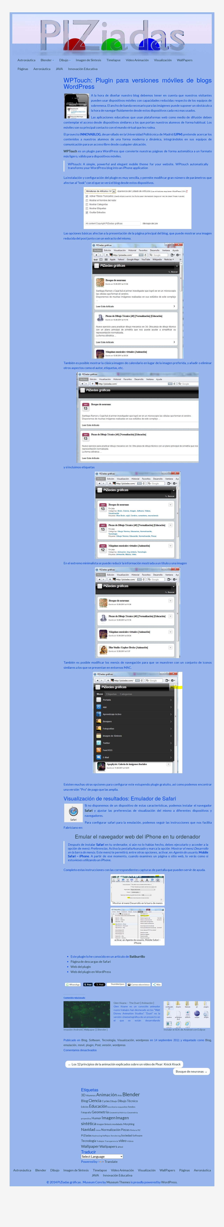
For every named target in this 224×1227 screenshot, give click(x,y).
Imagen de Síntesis (88, 60)
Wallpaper (90, 1146)
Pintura (133, 1130)
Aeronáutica (41, 69)
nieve (98, 1130)
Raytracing (97, 1136)
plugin (90, 1045)
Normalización (110, 1130)
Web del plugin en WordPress (91, 972)
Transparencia (111, 1141)
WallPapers (184, 60)
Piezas (125, 1130)
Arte (119, 1095)
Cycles (106, 1101)
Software (94, 1040)
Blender (46, 60)
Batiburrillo (137, 956)
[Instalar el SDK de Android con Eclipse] (187, 1014)
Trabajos (100, 1141)
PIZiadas (86, 1135)
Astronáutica (26, 60)
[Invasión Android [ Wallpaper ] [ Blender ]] (87, 1014)
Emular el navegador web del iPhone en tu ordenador (137, 836)
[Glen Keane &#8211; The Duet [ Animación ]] (139, 1011)
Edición (85, 1106)
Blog (84, 1040)
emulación (70, 1045)
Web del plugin (81, 967)
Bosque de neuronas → (191, 1071)
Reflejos (106, 1135)
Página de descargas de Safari (91, 961)
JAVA (59, 69)
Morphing (128, 1124)
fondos (131, 1106)
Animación (106, 1094)
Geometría (100, 1112)
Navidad (88, 1129)
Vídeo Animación (137, 60)
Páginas (23, 69)
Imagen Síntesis (104, 1124)
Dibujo (64, 60)
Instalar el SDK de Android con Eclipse (184, 1029)
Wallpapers (108, 1146)
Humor (96, 1118)
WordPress (169, 1182)
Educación (98, 1106)
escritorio (112, 1107)
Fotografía (86, 1112)
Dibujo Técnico (128, 1101)
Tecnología (108, 1040)
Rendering (116, 1136)
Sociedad (126, 1135)
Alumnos (91, 1095)
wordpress (142, 1040)
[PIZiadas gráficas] (112, 34)
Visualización (163, 60)
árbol (120, 1146)
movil (81, 1045)
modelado (117, 1124)
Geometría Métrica (118, 1112)
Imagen (108, 1117)
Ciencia (95, 1100)
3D (83, 1095)
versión (106, 1045)
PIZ (139, 1130)
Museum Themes (118, 1182)
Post (98, 1045)
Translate (111, 1161)
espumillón (123, 1107)
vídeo (123, 1141)
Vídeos (130, 1141)
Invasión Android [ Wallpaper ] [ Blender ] (85, 1029)
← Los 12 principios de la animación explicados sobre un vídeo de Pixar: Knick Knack (124, 1064)
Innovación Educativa (82, 69)
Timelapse (113, 60)
